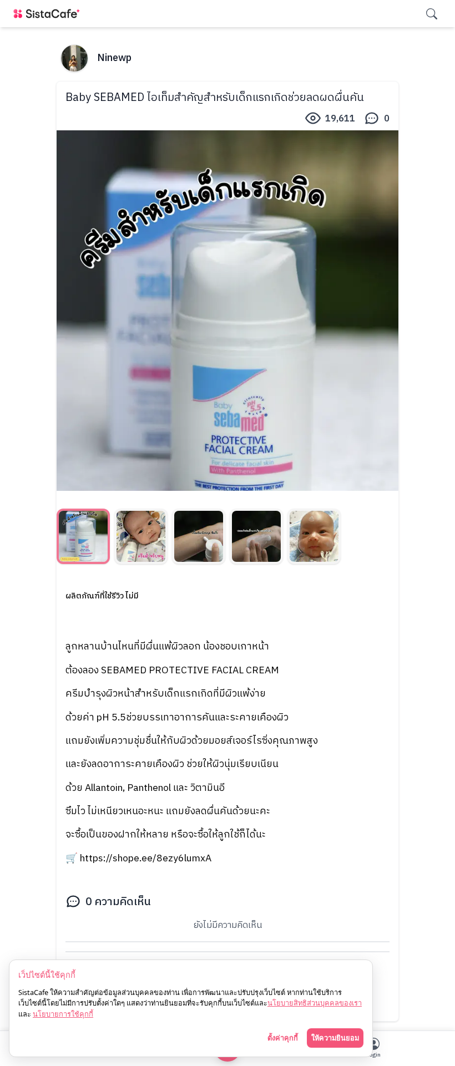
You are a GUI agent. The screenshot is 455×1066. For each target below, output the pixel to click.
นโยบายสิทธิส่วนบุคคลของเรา (314, 1003)
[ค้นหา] (432, 14)
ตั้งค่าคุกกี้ (282, 1038)
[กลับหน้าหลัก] (48, 13)
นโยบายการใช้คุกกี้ (63, 1014)
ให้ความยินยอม (335, 1038)
